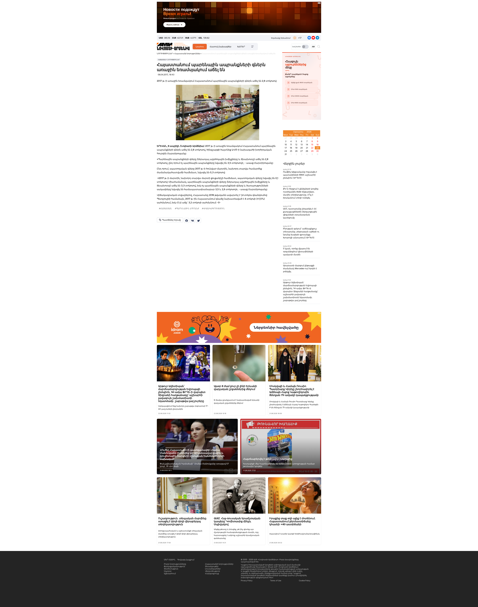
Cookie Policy (304, 580)
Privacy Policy (246, 580)
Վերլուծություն (212, 571)
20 (301, 148)
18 (291, 148)
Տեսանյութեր (211, 566)
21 (307, 148)
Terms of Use (275, 580)
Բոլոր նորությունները (175, 564)
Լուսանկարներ (213, 569)
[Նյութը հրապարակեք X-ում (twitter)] (198, 220)
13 (302, 144)
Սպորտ (168, 571)
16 (317, 144)
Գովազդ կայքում (185, 559)
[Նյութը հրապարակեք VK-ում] (192, 220)
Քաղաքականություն (174, 566)
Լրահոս (200, 46)
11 (291, 144)
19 (296, 148)
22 (312, 148)
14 (307, 144)
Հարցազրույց (212, 573)
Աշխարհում (170, 573)
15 (312, 144)
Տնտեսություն (171, 569)
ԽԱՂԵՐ (241, 46)
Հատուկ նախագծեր (220, 46)
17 (286, 148)
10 (286, 144)
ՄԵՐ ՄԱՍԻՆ (169, 559)
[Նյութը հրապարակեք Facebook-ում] (186, 220)
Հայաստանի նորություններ (169, 60)
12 (296, 144)
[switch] (305, 47)
